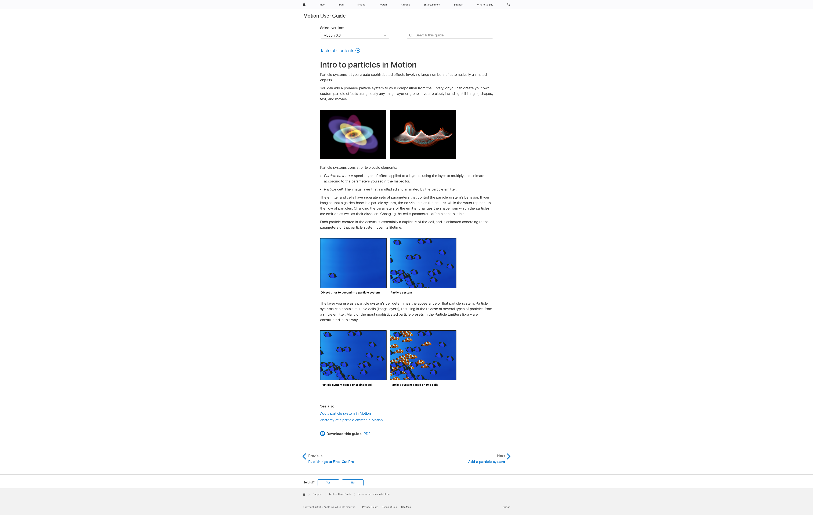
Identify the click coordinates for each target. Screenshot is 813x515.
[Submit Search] (411, 35)
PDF (367, 434)
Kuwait (506, 506)
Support (317, 494)
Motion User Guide (324, 16)
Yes (328, 482)
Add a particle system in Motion (345, 413)
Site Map (406, 506)
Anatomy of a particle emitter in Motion (351, 420)
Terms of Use (389, 506)
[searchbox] (450, 35)
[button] (508, 4)
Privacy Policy (370, 506)
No (352, 482)
